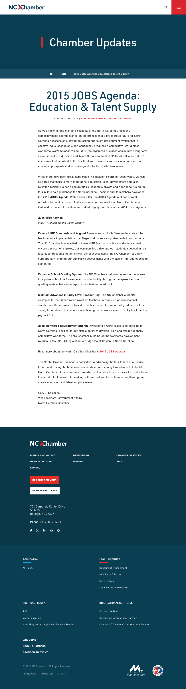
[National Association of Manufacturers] (136, 670)
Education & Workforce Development (106, 118)
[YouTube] (51, 530)
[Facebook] (31, 530)
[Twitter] (37, 530)
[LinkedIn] (44, 530)
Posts (63, 74)
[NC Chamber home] (27, 7)
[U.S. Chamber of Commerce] (157, 670)
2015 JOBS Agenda (112, 351)
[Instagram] (58, 530)
